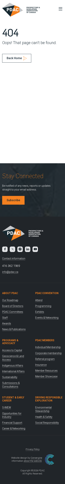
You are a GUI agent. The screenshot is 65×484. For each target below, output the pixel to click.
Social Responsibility (47, 422)
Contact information (13, 258)
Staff (5, 317)
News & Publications (14, 329)
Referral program (45, 359)
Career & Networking (13, 428)
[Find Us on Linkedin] (27, 249)
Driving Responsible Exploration (48, 399)
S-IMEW (6, 407)
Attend (38, 300)
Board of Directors (12, 306)
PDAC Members (44, 340)
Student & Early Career (13, 399)
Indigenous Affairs (12, 365)
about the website (33, 461)
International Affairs (13, 371)
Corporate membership (48, 353)
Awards (6, 323)
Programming (43, 306)
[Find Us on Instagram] (20, 249)
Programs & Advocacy (10, 342)
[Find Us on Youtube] (35, 249)
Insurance (41, 364)
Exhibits (39, 311)
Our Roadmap (10, 300)
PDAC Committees (12, 311)
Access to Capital (12, 350)
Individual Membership (48, 347)
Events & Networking (46, 317)
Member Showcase (46, 376)
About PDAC (10, 293)
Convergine (36, 457)
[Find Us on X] (12, 249)
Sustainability (9, 377)
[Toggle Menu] (59, 8)
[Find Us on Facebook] (5, 249)
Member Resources (46, 370)
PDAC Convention (46, 293)
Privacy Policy (33, 449)
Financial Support (12, 422)
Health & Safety (43, 416)
